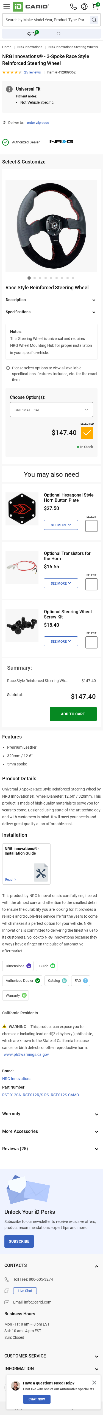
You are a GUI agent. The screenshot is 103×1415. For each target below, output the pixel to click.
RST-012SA (11, 1095)
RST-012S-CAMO (65, 1095)
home (6, 47)
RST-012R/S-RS (36, 1095)
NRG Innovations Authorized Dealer (22, 980)
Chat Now (37, 1399)
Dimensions (18, 966)
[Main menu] (6, 6)
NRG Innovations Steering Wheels (73, 47)
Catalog (56, 980)
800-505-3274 (41, 1279)
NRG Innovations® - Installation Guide (22, 850)
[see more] (61, 525)
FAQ (80, 980)
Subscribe (19, 1241)
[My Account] (84, 6)
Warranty (15, 995)
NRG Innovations (29, 47)
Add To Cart (73, 714)
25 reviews (32, 72)
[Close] (94, 1382)
